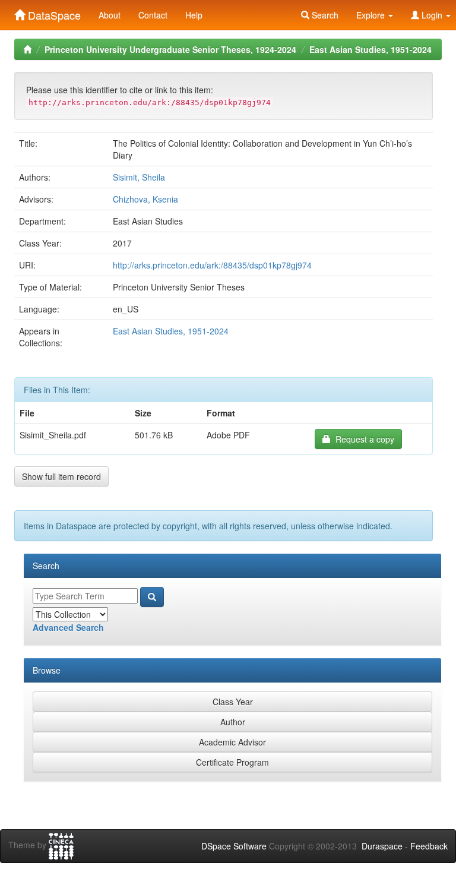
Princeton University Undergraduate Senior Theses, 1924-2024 (170, 49)
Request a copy (362, 439)
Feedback (429, 846)
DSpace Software (234, 846)
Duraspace (382, 846)
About (110, 15)
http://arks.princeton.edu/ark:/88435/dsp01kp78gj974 (212, 265)
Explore (371, 15)
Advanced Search (68, 627)
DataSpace (53, 12)
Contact (152, 15)
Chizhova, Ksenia (145, 199)
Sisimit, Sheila (139, 177)
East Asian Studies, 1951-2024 (370, 49)
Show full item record (61, 476)
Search (323, 15)
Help (193, 15)
